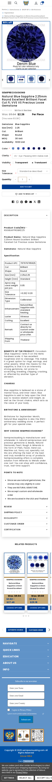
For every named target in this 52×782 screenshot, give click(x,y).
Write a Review (23, 110)
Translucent (40, 162)
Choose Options (14, 608)
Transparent (21, 162)
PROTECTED (29, 761)
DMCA (21, 761)
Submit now (26, 719)
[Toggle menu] (9, 3)
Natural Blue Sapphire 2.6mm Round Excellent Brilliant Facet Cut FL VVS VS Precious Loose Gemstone (37, 589)
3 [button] (28, 616)
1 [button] (23, 616)
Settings (9, 777)
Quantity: (6, 179)
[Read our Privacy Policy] (43, 713)
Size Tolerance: (9, 172)
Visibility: (6, 164)
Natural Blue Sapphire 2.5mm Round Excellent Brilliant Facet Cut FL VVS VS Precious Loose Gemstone (14, 589)
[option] (26, 45)
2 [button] (26, 616)
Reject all (25, 777)
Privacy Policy (21, 772)
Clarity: (6, 155)
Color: (6, 148)
